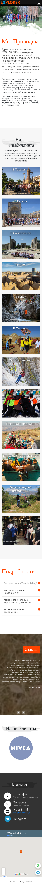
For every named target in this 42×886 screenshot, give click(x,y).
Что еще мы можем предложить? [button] (14, 610)
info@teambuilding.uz (22, 812)
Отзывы (31, 649)
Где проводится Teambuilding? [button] (20, 583)
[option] (21, 17)
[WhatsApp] (38, 866)
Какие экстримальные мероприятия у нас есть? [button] (17, 601)
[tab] (21, 583)
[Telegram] (38, 872)
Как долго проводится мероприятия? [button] (16, 591)
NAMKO (28, 881)
